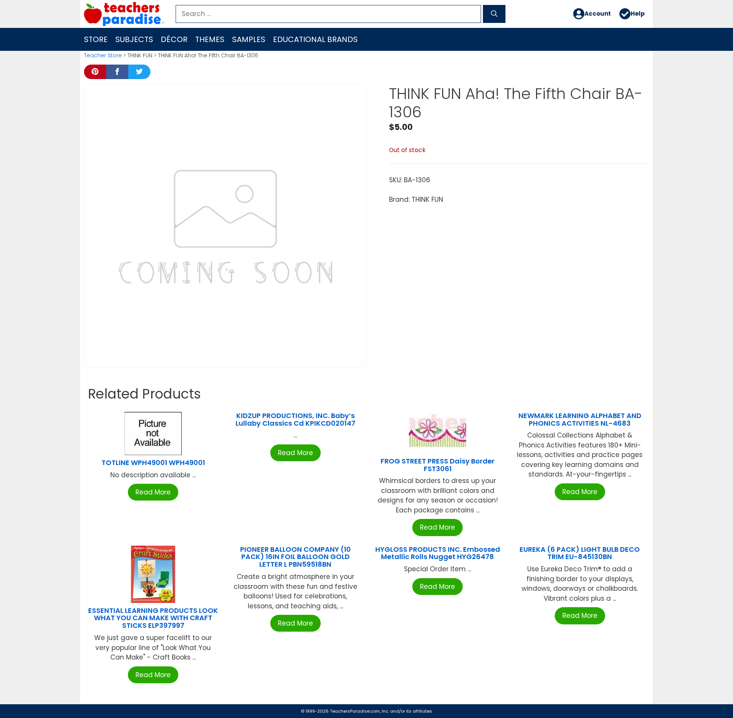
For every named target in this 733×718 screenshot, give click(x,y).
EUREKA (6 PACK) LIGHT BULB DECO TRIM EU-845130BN (580, 553)
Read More (153, 492)
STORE (96, 39)
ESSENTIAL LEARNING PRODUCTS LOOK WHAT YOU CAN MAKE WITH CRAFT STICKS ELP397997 (153, 618)
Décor (174, 39)
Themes (209, 39)
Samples (248, 39)
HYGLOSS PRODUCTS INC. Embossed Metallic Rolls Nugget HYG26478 (437, 553)
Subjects (134, 39)
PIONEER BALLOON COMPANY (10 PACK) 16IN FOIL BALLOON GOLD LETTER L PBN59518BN (295, 557)
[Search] (494, 14)
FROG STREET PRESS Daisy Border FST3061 (437, 464)
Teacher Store (103, 55)
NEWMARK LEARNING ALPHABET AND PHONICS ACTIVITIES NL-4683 (579, 419)
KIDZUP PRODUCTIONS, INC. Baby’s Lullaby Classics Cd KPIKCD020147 (295, 419)
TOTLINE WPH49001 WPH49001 (153, 462)
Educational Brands (315, 39)
